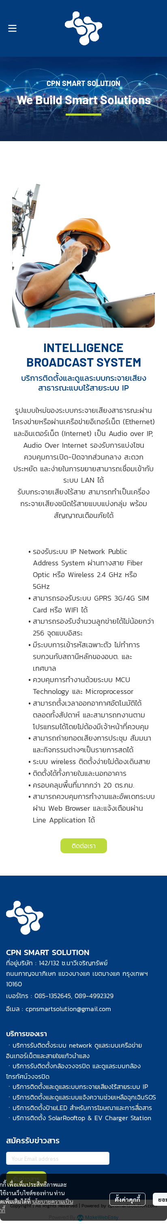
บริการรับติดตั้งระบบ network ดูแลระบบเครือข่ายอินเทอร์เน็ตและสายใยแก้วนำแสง (74, 1050)
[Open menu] (12, 28)
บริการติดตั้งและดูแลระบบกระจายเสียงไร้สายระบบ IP (80, 1086)
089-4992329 (94, 996)
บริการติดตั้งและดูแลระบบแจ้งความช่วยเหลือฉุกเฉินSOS (84, 1097)
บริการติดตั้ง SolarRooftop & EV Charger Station (82, 1118)
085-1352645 (52, 996)
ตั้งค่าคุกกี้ (127, 1199)
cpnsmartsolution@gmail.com (68, 1009)
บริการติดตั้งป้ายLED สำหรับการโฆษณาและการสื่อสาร (82, 1107)
